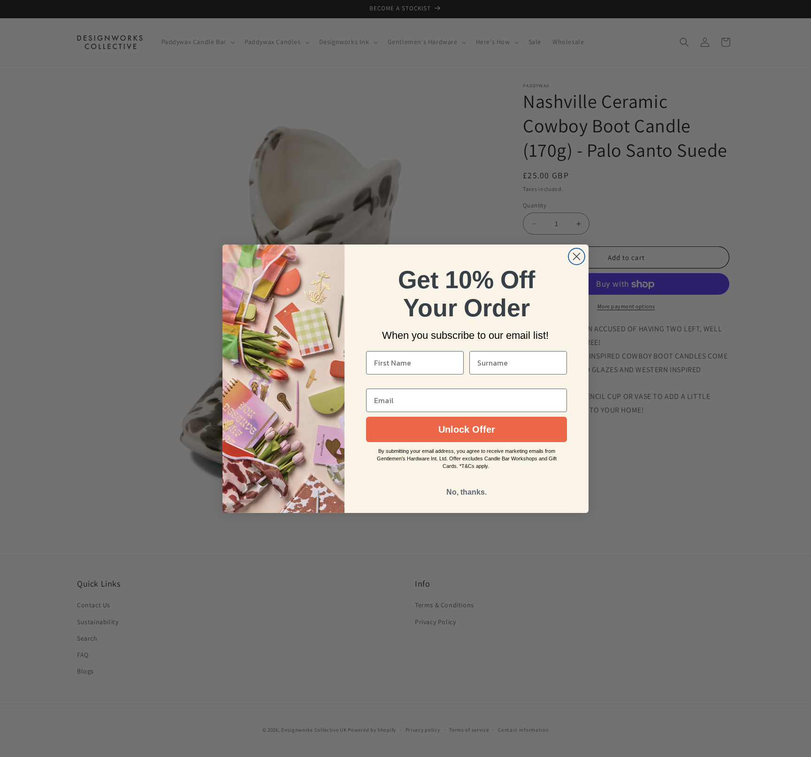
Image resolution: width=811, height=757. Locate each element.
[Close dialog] (576, 256)
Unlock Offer (466, 429)
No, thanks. (466, 492)
